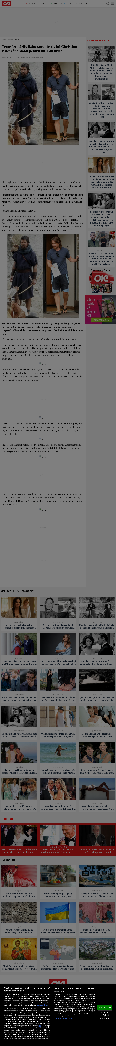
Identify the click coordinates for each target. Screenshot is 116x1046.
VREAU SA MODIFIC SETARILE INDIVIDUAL (104, 1016)
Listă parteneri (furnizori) (63, 1018)
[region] (58, 1015)
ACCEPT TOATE (104, 1007)
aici (40, 1026)
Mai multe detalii (42, 1005)
